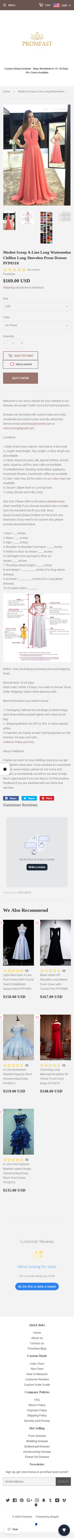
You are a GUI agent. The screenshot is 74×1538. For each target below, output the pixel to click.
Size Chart (37, 1368)
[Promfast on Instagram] (37, 1501)
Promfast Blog (37, 1348)
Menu (11, 5)
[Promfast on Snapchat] (44, 1501)
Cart (47, 5)
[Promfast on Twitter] (8, 1501)
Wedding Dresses (37, 1441)
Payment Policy (37, 1410)
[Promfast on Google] (29, 1501)
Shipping (8, 287)
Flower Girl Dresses (37, 1456)
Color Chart (37, 1363)
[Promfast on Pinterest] (22, 1501)
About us (37, 1338)
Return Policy (14, 742)
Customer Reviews (37, 1379)
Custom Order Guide (37, 1384)
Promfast (26, 1516)
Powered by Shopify (47, 1516)
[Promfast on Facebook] (15, 1501)
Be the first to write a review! (37, 1286)
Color (6, 317)
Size (5, 298)
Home (6, 91)
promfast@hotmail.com (36, 423)
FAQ (31, 742)
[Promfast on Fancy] (36, 1505)
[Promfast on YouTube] (57, 1501)
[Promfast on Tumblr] (50, 1501)
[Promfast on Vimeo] (64, 1501)
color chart (59, 478)
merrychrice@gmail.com (18, 428)
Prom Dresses (37, 1435)
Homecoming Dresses (37, 1451)
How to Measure (37, 1374)
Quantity (8, 336)
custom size (46, 519)
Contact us (37, 1343)
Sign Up (63, 1481)
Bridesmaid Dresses (37, 1446)
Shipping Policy (37, 1415)
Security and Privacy (37, 1420)
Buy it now (20, 378)
